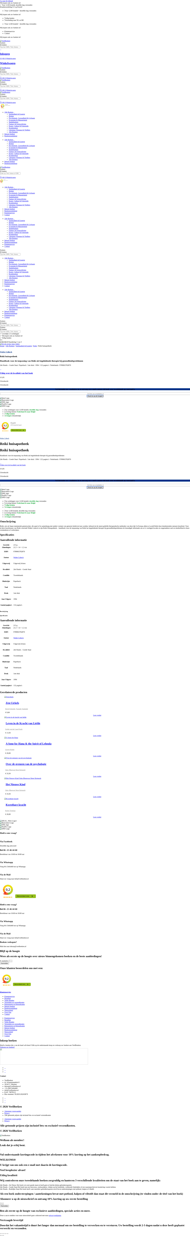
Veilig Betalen (9, 1000)
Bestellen (7, 998)
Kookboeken (13, 128)
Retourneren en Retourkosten (14, 1004)
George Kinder (9, 749)
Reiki (35, 346)
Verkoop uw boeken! (7, 1047)
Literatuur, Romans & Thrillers (19, 130)
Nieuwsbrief (8, 1010)
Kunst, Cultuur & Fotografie (18, 126)
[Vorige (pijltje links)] (1, 1235)
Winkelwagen (7, 63)
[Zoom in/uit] (1, 1233)
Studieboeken (13, 122)
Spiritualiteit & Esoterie (17, 114)
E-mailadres (4, 961)
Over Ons (7, 1012)
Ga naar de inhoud (6, 1)
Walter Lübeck (6, 352)
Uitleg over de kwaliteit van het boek (16, 373)
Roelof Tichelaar (10, 811)
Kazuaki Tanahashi (22, 709)
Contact (7, 215)
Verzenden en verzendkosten (14, 1002)
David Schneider (10, 709)
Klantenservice (9, 213)
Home (2, 346)
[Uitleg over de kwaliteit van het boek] (0, 369)
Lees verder (97, 715)
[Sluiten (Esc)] (7, 1233)
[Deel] (5, 1233)
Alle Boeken (8, 112)
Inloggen (5, 53)
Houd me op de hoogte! (95, 396)
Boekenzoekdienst (10, 136)
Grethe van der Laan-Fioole (13, 729)
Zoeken (2, 43)
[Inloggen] (0, 49)
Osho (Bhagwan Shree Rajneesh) (15, 770)
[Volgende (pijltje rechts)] (3, 1235)
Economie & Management (18, 120)
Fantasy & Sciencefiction (17, 124)
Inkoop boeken (9, 134)
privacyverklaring (55, 1215)
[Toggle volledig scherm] (3, 1233)
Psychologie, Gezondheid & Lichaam (22, 118)
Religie (11, 116)
